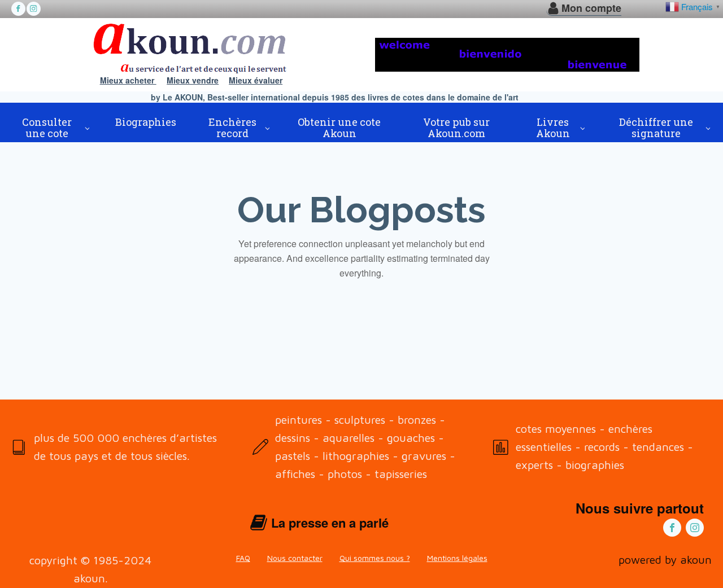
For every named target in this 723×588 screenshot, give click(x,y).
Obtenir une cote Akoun (339, 127)
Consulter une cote (47, 127)
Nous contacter (295, 558)
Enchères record (232, 127)
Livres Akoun (553, 127)
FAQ (243, 558)
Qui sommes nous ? (374, 558)
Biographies (145, 122)
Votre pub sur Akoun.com (456, 127)
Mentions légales (457, 558)
